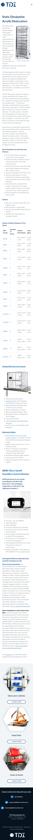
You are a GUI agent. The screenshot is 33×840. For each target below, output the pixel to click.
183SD (5, 275)
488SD (5, 331)
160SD (5, 239)
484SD (5, 340)
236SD (5, 283)
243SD (5, 292)
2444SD (6, 314)
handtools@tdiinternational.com (14, 808)
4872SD (5, 356)
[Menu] (31, 4)
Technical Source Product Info (12, 827)
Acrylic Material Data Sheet (20, 606)
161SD (5, 244)
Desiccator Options (8, 432)
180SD (5, 250)
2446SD (5, 322)
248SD (5, 306)
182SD (5, 258)
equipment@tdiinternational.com (18, 802)
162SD (5, 299)
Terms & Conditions (16, 829)
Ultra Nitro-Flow (11, 401)
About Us (27, 827)
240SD (5, 268)
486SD (5, 348)
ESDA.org (9, 654)
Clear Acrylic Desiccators (11, 564)
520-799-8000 (18, 797)
